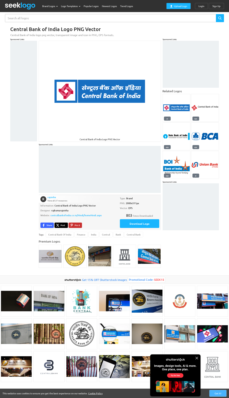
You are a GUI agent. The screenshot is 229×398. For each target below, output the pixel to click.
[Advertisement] (23, 91)
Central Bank (134, 234)
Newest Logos (109, 6)
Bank (118, 234)
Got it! (218, 393)
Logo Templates (69, 6)
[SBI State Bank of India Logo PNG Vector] (176, 136)
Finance (81, 234)
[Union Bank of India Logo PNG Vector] (205, 165)
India (93, 234)
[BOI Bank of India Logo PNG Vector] (176, 165)
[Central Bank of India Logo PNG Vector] (205, 108)
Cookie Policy (95, 393)
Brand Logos (49, 6)
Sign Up (216, 6)
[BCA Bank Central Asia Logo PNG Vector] (205, 136)
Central (106, 234)
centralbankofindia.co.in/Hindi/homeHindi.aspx (76, 215)
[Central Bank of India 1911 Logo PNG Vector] (176, 108)
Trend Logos (126, 6)
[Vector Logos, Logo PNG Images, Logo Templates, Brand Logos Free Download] (20, 6)
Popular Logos (91, 6)
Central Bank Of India (59, 234)
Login (201, 6)
